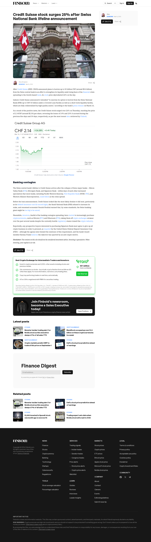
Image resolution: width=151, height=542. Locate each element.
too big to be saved (32, 210)
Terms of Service (23, 453)
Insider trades (76, 450)
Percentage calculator (50, 490)
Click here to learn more (34, 524)
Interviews (73, 494)
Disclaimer (124, 462)
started (71, 215)
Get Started (82, 274)
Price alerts (74, 462)
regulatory (62, 221)
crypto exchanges (80, 218)
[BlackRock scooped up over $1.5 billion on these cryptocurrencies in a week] (60, 331)
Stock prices (99, 445)
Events (97, 494)
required (47, 229)
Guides (72, 485)
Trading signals (75, 445)
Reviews (73, 490)
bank (39, 95)
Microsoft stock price (103, 466)
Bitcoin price (99, 458)
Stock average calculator (51, 485)
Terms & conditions (127, 445)
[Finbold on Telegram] (130, 477)
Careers (98, 490)
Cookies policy (125, 458)
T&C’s (44, 377)
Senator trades (76, 454)
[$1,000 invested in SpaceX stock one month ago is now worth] (18, 416)
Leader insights (75, 498)
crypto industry (87, 221)
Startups (45, 466)
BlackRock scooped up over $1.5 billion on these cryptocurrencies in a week (80, 332)
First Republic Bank (71, 194)
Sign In (122, 3)
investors (26, 215)
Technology (46, 462)
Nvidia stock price (101, 470)
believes (34, 234)
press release (78, 105)
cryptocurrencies (19, 218)
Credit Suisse (22, 89)
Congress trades (77, 458)
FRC (87, 194)
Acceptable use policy (128, 454)
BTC (41, 218)
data (68, 116)
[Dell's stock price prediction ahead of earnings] (60, 344)
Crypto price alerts (78, 470)
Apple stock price (101, 462)
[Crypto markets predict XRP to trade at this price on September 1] (18, 344)
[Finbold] (21, 3)
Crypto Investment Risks (129, 466)
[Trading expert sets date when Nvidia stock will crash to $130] (60, 416)
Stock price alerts (77, 466)
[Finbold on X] (125, 477)
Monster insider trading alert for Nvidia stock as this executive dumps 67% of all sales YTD (38, 332)
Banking (22, 84)
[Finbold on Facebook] (121, 477)
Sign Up (130, 3)
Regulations (46, 474)
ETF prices (98, 454)
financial (86, 92)
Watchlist (73, 474)
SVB (24, 191)
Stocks (27, 327)
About (97, 481)
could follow (44, 196)
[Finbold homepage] (24, 441)
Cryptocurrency (73, 327)
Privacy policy (125, 450)
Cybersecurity (47, 470)
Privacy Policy (50, 377)
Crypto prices (100, 450)
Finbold (83, 116)
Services (73, 441)
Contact (98, 485)
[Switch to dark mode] (136, 3)
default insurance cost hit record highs (33, 204)
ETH (58, 218)
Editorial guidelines (102, 498)
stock (46, 95)
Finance (45, 445)
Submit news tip (101, 502)
